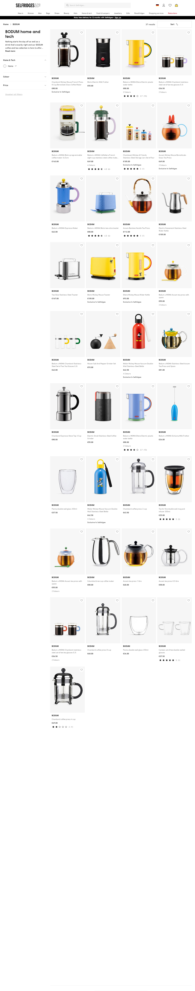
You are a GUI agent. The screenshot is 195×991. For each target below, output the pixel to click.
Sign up (118, 17)
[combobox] (100, 5)
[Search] (67, 5)
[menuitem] (20, 13)
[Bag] (176, 5)
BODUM (16, 24)
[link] (67, 83)
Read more (10, 51)
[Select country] (157, 5)
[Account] (163, 5)
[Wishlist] (170, 5)
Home (5, 24)
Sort (172, 24)
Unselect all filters (13, 94)
